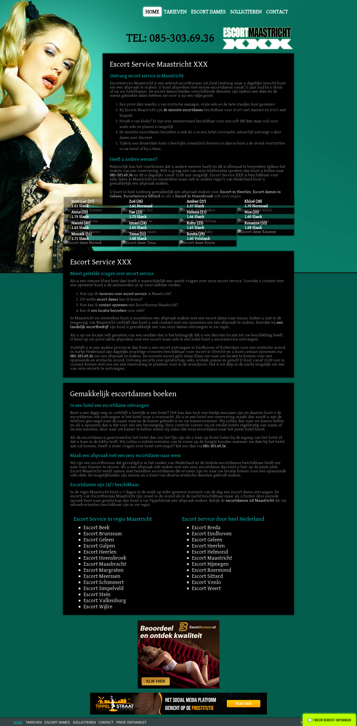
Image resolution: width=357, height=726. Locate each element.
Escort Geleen (99, 540)
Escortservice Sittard (142, 196)
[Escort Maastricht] (258, 38)
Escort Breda (206, 527)
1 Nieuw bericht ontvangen (329, 719)
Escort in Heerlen (235, 191)
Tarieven (175, 12)
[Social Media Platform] (178, 704)
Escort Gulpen (99, 546)
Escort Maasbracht (105, 564)
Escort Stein (97, 594)
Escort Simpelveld (104, 588)
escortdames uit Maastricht (250, 500)
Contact (277, 12)
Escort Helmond (210, 552)
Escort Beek (97, 527)
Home (152, 12)
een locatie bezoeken (108, 310)
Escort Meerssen (102, 576)
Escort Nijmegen (210, 564)
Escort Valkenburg (105, 600)
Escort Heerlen (100, 552)
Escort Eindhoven (212, 533)
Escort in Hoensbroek (194, 196)
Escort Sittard (207, 576)
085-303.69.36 (181, 38)
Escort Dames (208, 12)
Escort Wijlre (98, 606)
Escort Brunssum (103, 533)
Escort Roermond (211, 570)
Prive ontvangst (131, 722)
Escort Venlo (206, 582)
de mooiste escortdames (183, 110)
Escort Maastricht (212, 558)
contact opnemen (113, 305)
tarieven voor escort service (123, 294)
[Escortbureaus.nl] (178, 654)
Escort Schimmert (104, 582)
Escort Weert (206, 588)
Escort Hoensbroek (105, 558)
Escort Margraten (104, 570)
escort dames (107, 299)
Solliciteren (246, 12)
